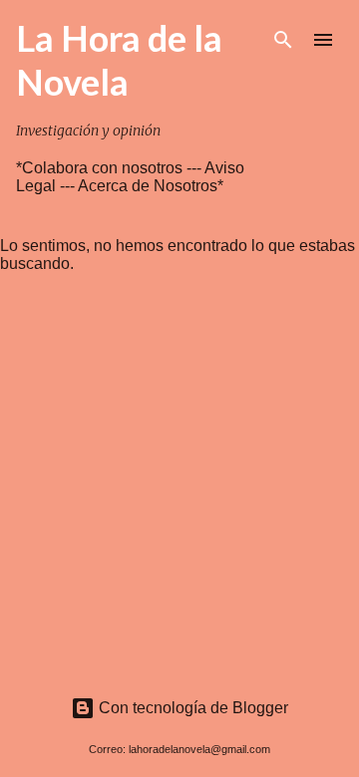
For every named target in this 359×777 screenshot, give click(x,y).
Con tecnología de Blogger (191, 707)
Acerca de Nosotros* (150, 185)
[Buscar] (283, 40)
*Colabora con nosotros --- (110, 167)
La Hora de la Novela (119, 60)
